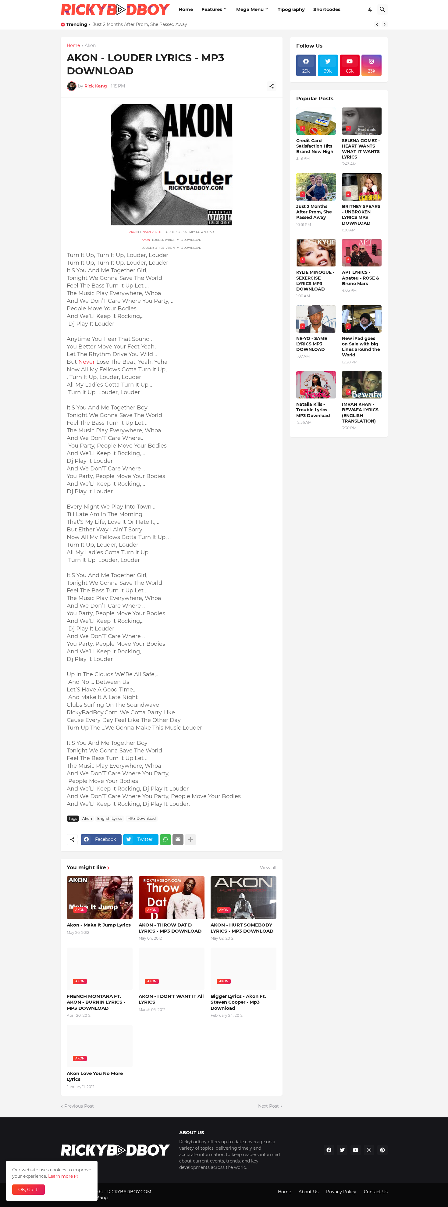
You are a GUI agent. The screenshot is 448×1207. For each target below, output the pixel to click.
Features (211, 9)
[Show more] (190, 839)
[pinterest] (382, 1150)
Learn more (60, 1176)
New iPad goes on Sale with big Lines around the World (361, 347)
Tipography (291, 9)
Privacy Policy (341, 1192)
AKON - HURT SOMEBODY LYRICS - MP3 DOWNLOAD (242, 928)
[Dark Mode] (370, 9)
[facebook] (329, 1150)
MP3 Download (141, 818)
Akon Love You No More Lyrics (95, 1076)
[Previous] (377, 24)
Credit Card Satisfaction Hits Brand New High (141, 24)
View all (268, 868)
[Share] (271, 86)
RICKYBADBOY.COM (129, 1192)
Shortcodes (326, 9)
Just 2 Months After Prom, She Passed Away (314, 212)
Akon (90, 45)
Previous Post (79, 1106)
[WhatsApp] (165, 839)
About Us (308, 1192)
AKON (133, 232)
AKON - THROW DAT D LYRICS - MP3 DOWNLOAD (170, 928)
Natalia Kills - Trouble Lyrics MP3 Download (313, 410)
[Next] (385, 24)
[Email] (177, 839)
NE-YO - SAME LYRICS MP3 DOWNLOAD (311, 344)
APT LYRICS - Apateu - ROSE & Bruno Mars (360, 278)
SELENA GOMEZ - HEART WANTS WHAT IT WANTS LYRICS (361, 149)
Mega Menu (250, 9)
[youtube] (355, 1150)
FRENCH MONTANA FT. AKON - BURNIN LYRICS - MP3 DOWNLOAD (96, 1002)
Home (186, 9)
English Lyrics (109, 818)
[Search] (382, 9)
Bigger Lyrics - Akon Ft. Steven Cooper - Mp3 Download (238, 1002)
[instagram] (369, 1150)
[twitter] (342, 1150)
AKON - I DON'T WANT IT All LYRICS (171, 999)
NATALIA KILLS (152, 232)
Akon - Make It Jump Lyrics (99, 925)
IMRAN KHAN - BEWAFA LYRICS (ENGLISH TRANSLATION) (360, 413)
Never (86, 362)
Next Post (268, 1106)
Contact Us (376, 1192)
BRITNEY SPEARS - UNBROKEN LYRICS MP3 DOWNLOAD (361, 215)
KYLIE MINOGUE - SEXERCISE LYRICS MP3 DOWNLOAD (315, 281)
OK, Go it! (28, 1189)
